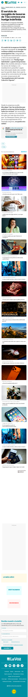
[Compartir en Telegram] (17, 40)
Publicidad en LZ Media (18, 674)
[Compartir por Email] (20, 40)
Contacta (7, 671)
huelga (3, 146)
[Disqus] (14, 496)
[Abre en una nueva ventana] (14, 691)
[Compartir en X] (8, 40)
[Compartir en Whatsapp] (14, 40)
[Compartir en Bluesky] (5, 40)
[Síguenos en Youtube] (10, 665)
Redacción (4, 35)
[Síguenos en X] (18, 665)
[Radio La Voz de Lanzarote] (21, 2)
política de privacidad (18, 644)
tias (3, 143)
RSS (22, 671)
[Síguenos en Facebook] (6, 665)
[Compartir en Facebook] (2, 40)
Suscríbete (7, 648)
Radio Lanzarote (8, 674)
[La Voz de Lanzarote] (10, 2)
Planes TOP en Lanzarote (14, 676)
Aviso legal (4, 679)
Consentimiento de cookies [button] (19, 681)
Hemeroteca (17, 671)
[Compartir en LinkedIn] (11, 40)
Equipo (11, 671)
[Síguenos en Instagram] (14, 665)
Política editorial (22, 679)
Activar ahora (10, 136)
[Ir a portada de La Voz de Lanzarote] (14, 659)
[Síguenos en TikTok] (22, 665)
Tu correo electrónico (5, 633)
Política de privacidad (13, 679)
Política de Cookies (7, 681)
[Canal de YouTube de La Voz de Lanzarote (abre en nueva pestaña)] (18, 2)
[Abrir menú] (2, 2)
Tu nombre (3, 628)
